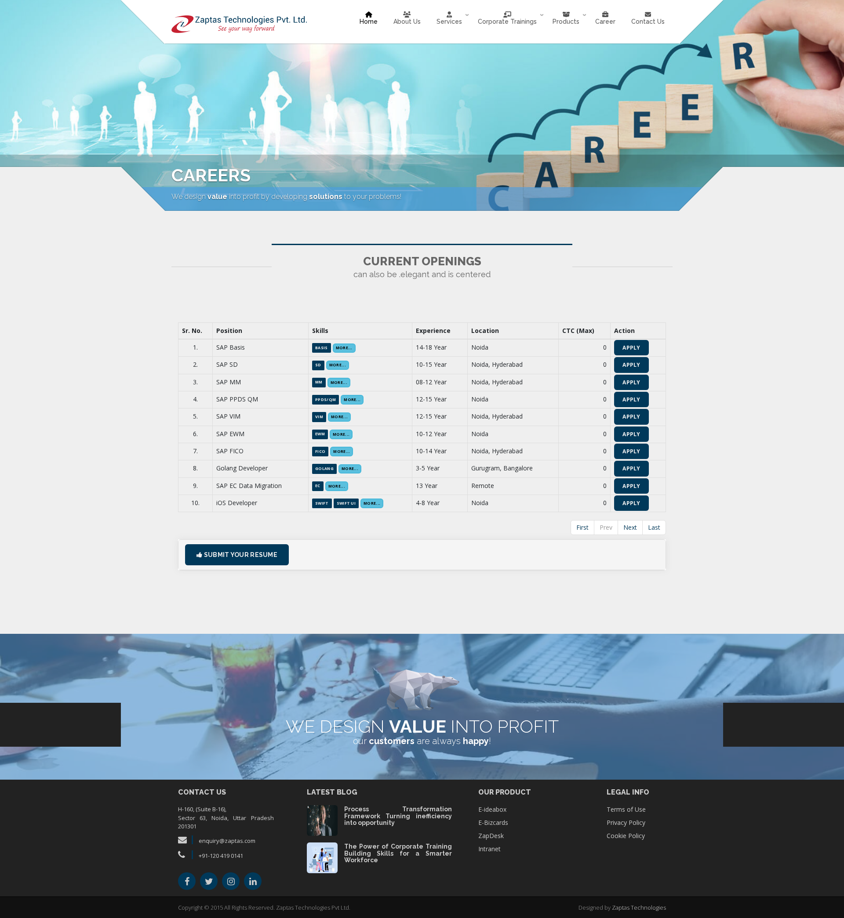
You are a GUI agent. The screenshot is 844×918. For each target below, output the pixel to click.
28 (321, 856)
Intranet (489, 849)
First (582, 527)
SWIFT (322, 503)
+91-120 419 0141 (221, 856)
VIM (319, 416)
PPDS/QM (325, 399)
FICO (320, 451)
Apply (631, 347)
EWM (320, 434)
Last (654, 527)
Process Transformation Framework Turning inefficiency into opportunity (398, 816)
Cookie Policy (626, 835)
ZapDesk (491, 835)
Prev (606, 527)
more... (344, 348)
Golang (324, 468)
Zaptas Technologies (639, 907)
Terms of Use (626, 809)
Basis (321, 348)
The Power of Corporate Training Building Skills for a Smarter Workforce (398, 853)
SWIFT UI (346, 503)
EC (317, 485)
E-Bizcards (493, 822)
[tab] (422, 555)
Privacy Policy (626, 822)
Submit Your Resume (239, 554)
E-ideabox (492, 809)
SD (318, 365)
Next (630, 527)
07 (322, 819)
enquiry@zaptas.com (226, 841)
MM (319, 382)
